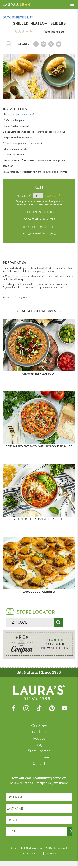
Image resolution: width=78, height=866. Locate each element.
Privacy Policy (31, 853)
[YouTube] (64, 708)
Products (39, 732)
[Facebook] (13, 708)
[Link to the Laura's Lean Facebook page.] (36, 44)
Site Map (51, 853)
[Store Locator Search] (58, 622)
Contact (39, 763)
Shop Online (39, 757)
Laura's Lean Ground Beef (20, 114)
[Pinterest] (52, 708)
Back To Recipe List (18, 17)
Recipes (39, 738)
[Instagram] (26, 708)
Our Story (39, 725)
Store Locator (39, 750)
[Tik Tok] (39, 708)
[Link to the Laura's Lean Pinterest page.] (51, 44)
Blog (39, 744)
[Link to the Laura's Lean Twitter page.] (43, 44)
